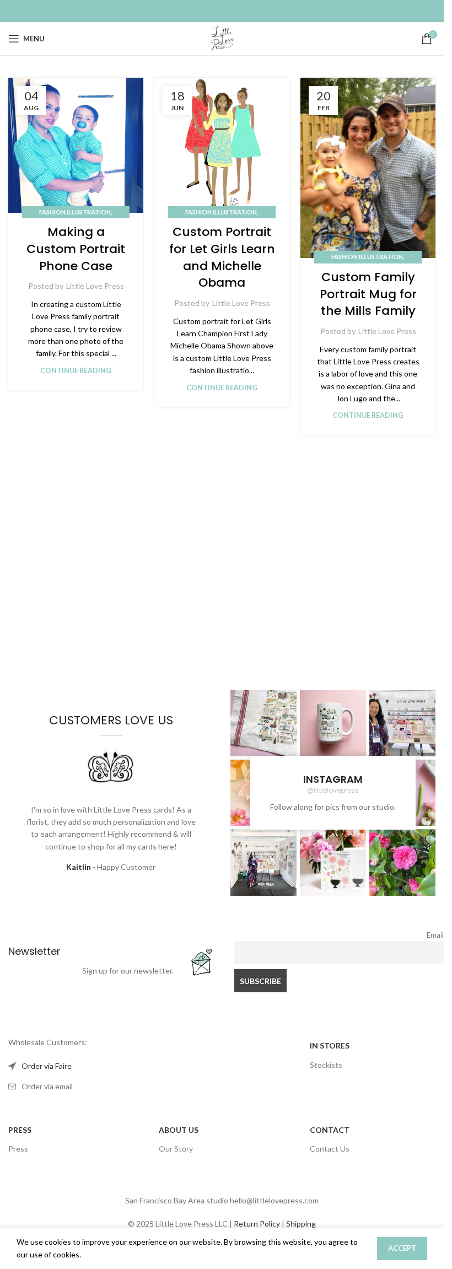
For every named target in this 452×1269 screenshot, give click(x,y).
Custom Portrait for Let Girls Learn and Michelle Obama (222, 257)
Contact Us (329, 1148)
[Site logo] (222, 37)
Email (435, 935)
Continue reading (75, 371)
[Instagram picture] (263, 723)
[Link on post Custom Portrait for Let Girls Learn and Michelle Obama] (221, 145)
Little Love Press (95, 286)
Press (18, 1148)
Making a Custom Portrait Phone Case (75, 249)
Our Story (176, 1148)
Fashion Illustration (75, 212)
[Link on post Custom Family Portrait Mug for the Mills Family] (367, 168)
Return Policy (257, 1223)
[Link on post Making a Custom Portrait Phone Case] (75, 145)
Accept (402, 1248)
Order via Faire (46, 1066)
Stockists (326, 1064)
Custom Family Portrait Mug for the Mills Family (368, 294)
